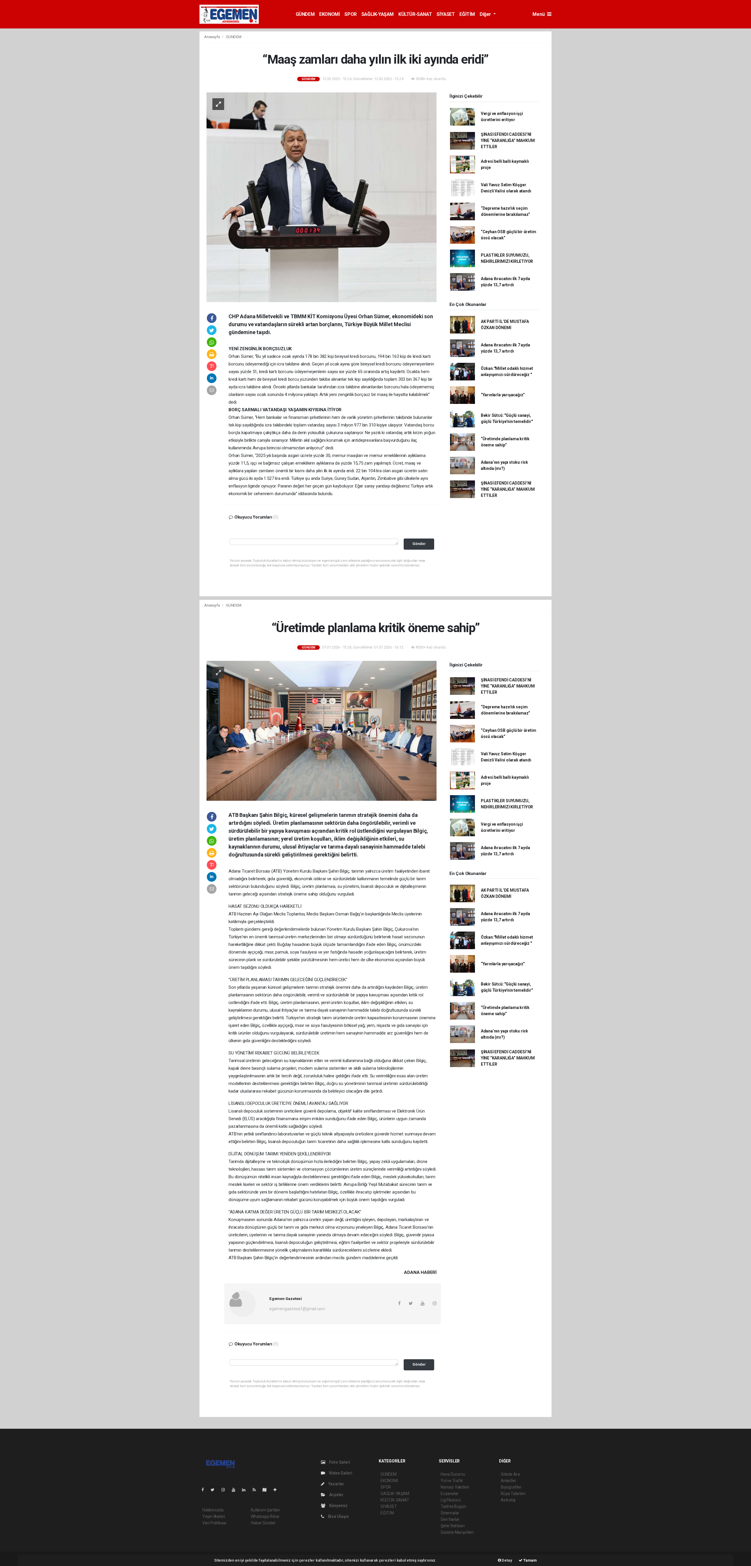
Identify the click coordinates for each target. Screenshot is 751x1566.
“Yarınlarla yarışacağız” (503, 394)
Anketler (508, 1480)
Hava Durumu (453, 1474)
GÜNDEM (305, 14)
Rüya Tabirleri (513, 1493)
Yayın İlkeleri (213, 1516)
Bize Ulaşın (338, 1516)
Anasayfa (212, 37)
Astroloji (508, 1500)
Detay (506, 1560)
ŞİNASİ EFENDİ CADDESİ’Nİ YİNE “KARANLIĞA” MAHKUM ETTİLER (508, 140)
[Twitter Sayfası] (215, 1489)
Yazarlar (335, 1484)
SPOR (350, 14)
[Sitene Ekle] (277, 1489)
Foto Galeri (339, 1462)
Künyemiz (338, 1505)
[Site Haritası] (267, 1489)
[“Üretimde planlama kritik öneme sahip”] (322, 730)
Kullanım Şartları (265, 1510)
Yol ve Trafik (452, 1480)
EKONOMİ (329, 14)
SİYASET (446, 14)
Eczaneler (450, 1493)
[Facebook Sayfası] (205, 1489)
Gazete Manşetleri (457, 1532)
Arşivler (336, 1494)
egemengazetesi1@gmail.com (297, 1308)
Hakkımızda (213, 1510)
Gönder (419, 543)
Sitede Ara (510, 1474)
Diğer (486, 14)
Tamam (529, 1560)
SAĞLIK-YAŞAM (377, 14)
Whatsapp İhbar (265, 1516)
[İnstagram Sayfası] (225, 1489)
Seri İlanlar (450, 1519)
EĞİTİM (467, 14)
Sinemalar (450, 1513)
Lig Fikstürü (451, 1500)
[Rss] (257, 1489)
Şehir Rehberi (453, 1525)
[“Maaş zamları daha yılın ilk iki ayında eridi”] (322, 196)
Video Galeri (340, 1473)
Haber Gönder (263, 1523)
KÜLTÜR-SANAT (415, 14)
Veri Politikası (214, 1523)
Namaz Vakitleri (455, 1487)
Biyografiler (511, 1487)
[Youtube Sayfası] (236, 1489)
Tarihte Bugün (453, 1506)
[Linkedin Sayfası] (246, 1489)
